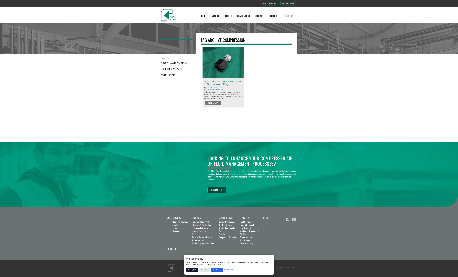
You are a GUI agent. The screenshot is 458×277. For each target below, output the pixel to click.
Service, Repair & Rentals (202, 237)
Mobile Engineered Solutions (203, 243)
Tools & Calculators (269, 3)
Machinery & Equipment (249, 231)
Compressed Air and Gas (201, 221)
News (174, 228)
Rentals (222, 234)
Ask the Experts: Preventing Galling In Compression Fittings (223, 83)
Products (229, 16)
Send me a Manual (288, 3)
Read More (213, 103)
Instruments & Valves (200, 228)
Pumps (194, 234)
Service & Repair (243, 16)
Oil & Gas (243, 234)
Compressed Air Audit (227, 237)
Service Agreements (227, 228)
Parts (221, 231)
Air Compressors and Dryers (174, 62)
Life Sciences (245, 228)
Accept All (192, 270)
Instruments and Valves (171, 69)
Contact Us (288, 16)
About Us (215, 16)
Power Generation (247, 237)
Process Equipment (199, 231)
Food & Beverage (246, 221)
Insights (273, 16)
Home (203, 16)
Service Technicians (226, 221)
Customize (217, 270)
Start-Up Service (225, 225)
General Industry (246, 243)
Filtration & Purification (201, 225)
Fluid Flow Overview (180, 221)
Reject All (204, 270)
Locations (176, 225)
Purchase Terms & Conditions (280, 268)
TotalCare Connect (199, 240)
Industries (258, 16)
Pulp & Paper (245, 240)
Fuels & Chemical (247, 225)
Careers (175, 231)
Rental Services (168, 75)
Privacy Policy (229, 270)
